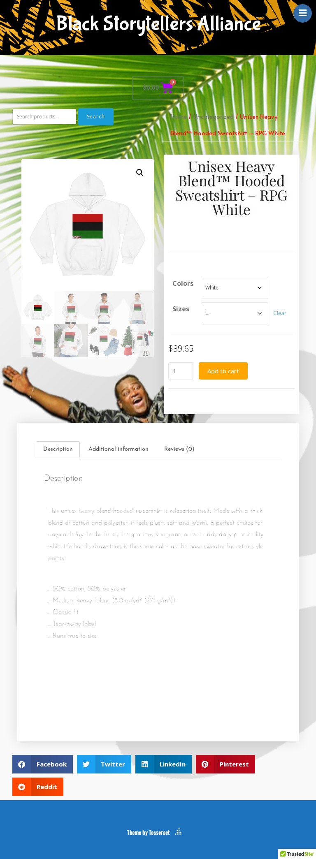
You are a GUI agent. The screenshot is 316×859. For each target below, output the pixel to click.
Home (178, 116)
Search (96, 116)
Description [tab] (58, 449)
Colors (182, 283)
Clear (279, 313)
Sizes (180, 308)
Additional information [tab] (118, 449)
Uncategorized (213, 116)
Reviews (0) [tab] (179, 449)
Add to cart (223, 371)
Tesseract (159, 832)
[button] (139, 172)
